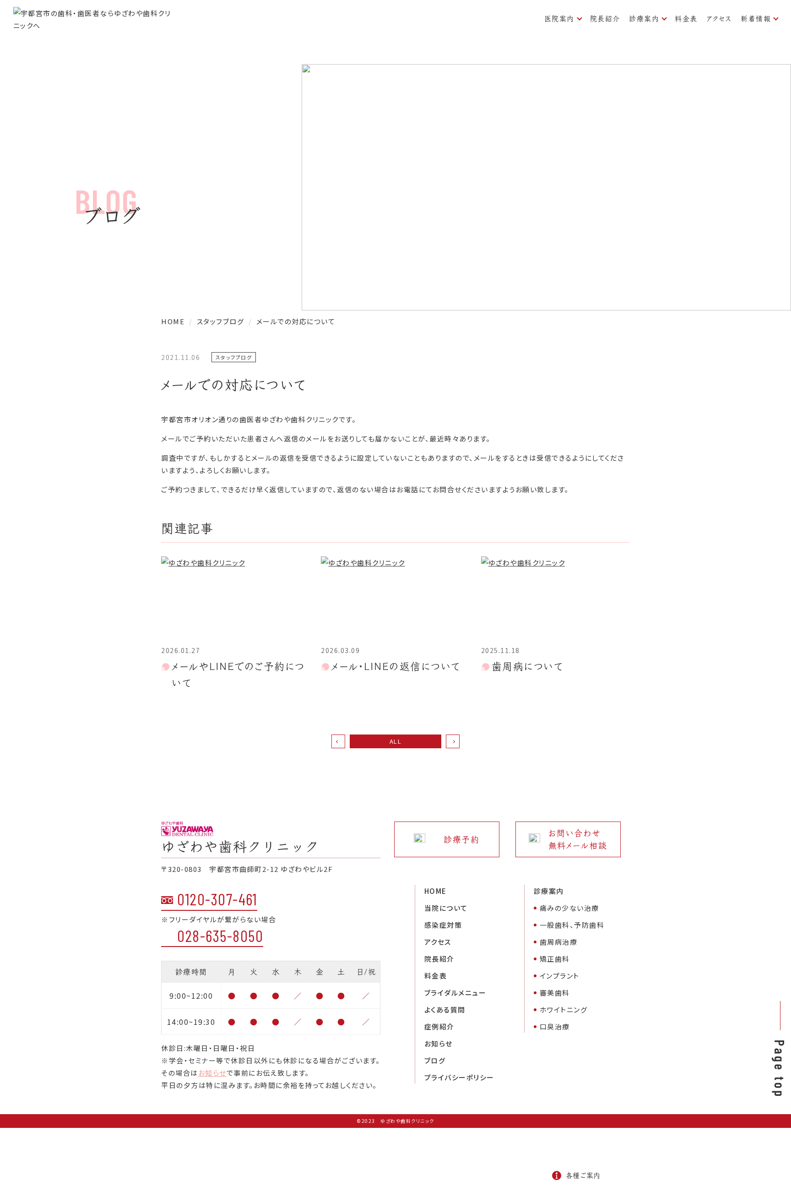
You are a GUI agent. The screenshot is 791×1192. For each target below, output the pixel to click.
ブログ (435, 1060)
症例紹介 (439, 1026)
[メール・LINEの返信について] (395, 598)
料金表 (686, 18)
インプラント (560, 975)
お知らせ (212, 1073)
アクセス (719, 18)
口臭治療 (555, 1026)
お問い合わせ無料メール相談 (577, 839)
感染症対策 (443, 925)
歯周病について (527, 666)
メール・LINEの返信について (396, 666)
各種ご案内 (583, 1175)
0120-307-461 (217, 899)
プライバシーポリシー (459, 1077)
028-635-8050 (220, 935)
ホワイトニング (564, 1009)
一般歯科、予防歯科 (572, 925)
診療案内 (644, 18)
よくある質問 (445, 1009)
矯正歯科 (555, 958)
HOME (435, 891)
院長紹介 (605, 18)
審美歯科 (555, 992)
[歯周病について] (555, 598)
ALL (396, 741)
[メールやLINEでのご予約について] (235, 598)
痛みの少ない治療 (569, 908)
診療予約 (461, 839)
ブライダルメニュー (455, 992)
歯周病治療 (559, 942)
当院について (446, 908)
